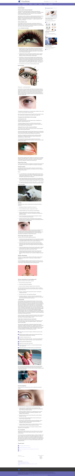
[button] (36, 102)
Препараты (30, 4)
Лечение (45, 4)
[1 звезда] (18, 456)
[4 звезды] (20, 456)
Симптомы (35, 4)
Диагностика (40, 4)
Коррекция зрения (24, 4)
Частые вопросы (50, 4)
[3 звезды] (19, 456)
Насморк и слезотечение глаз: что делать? (25, 447)
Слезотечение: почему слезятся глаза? (24, 445)
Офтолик (20, 450)
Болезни (19, 4)
